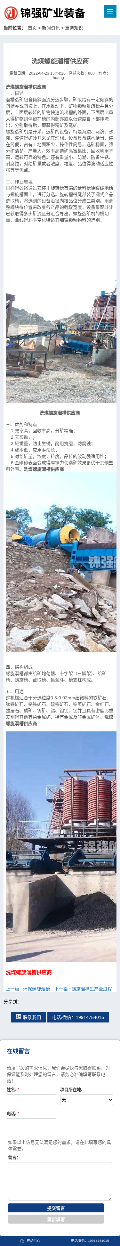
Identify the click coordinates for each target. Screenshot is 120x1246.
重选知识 (74, 27)
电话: (13, 1113)
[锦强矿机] (31, 14)
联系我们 (32, 1017)
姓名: (13, 1089)
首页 (32, 27)
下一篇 (83, 988)
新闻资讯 (51, 27)
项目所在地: (71, 1089)
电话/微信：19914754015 (78, 1017)
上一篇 (28, 988)
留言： (14, 1157)
